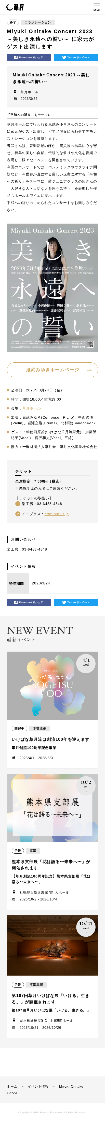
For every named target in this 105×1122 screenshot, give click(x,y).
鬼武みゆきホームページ (52, 369)
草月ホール (31, 408)
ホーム (12, 1086)
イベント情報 (38, 1086)
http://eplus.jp (57, 514)
